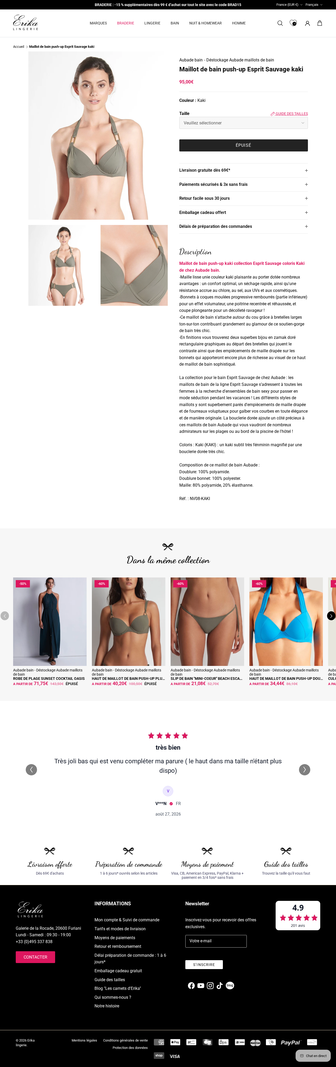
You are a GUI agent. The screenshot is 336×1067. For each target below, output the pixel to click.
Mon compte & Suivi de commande (126, 919)
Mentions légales (84, 1040)
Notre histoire (106, 1005)
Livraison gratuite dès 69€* (204, 170)
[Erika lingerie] (25, 22)
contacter (35, 957)
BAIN (175, 23)
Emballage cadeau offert (202, 212)
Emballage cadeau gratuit (118, 970)
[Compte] (306, 23)
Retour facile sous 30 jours (204, 198)
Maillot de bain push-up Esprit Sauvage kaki (61, 47)
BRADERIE (125, 23)
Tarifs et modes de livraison (120, 928)
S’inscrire (204, 965)
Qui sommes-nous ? (112, 997)
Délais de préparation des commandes (215, 226)
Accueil (18, 47)
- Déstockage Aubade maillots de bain (239, 59)
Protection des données (130, 1048)
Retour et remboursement (117, 946)
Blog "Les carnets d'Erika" (117, 988)
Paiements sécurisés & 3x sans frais (213, 184)
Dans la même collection (168, 559)
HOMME (239, 23)
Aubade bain (191, 59)
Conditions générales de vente (125, 1040)
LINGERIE (152, 23)
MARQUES (98, 23)
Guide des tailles (291, 114)
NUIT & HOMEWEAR (205, 23)
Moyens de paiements (114, 937)
